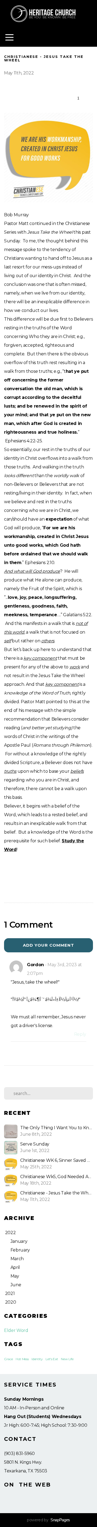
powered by (48, 1519)
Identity (37, 1359)
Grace (8, 1359)
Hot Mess (22, 1359)
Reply (80, 1034)
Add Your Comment (48, 945)
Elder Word (16, 1330)
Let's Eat (52, 1359)
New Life (67, 1359)
